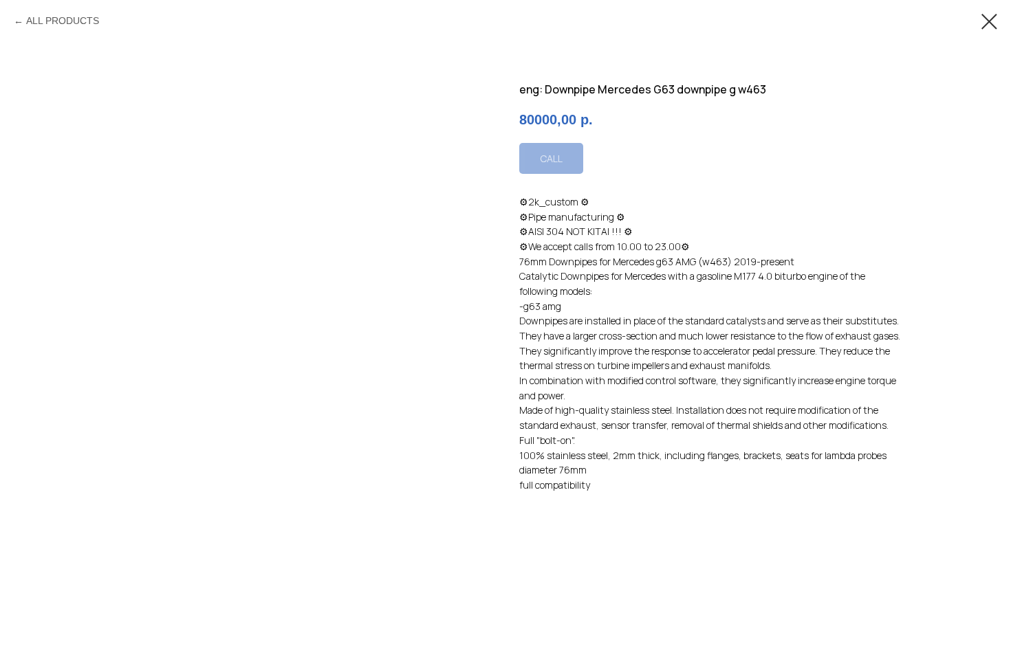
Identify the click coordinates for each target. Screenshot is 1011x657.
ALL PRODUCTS (62, 20)
